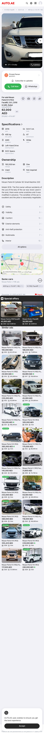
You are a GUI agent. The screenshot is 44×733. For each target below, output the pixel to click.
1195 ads (16, 282)
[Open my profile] (40, 3)
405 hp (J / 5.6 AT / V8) (12, 286)
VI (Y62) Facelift (34, 286)
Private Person (14, 74)
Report (39, 294)
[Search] (27, 3)
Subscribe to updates (24, 81)
